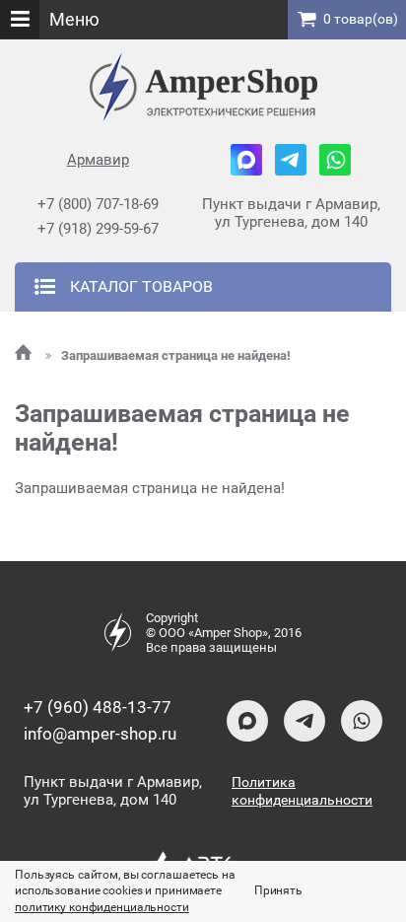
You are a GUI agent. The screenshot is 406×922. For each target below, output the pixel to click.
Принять (278, 890)
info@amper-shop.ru (100, 734)
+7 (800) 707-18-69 (98, 204)
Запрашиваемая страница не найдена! (176, 355)
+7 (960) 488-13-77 (97, 707)
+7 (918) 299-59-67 (98, 229)
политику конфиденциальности (102, 907)
